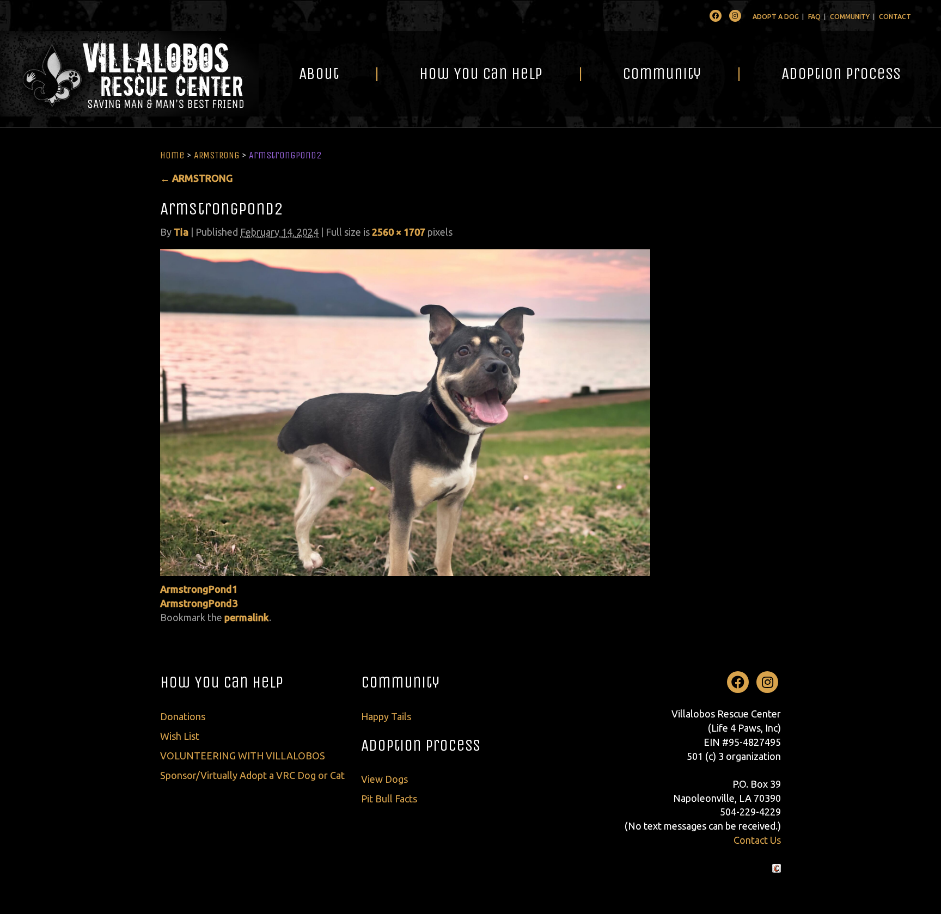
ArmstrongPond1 (198, 589)
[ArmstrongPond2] (405, 411)
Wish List (179, 736)
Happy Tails (386, 716)
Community (850, 16)
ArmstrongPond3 (198, 603)
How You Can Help (480, 73)
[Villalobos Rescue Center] (129, 73)
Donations (182, 716)
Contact (895, 16)
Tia (181, 231)
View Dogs (384, 779)
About (319, 73)
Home (172, 155)
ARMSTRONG (217, 155)
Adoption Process (841, 73)
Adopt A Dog (776, 16)
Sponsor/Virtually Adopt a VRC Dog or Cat (252, 775)
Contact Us (757, 840)
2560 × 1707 (398, 231)
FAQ (814, 16)
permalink (246, 617)
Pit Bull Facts (389, 798)
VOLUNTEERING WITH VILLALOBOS (242, 755)
